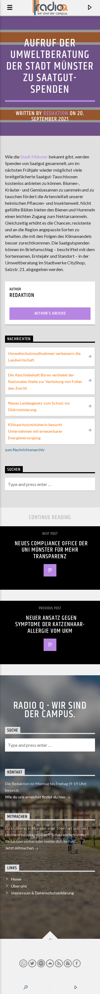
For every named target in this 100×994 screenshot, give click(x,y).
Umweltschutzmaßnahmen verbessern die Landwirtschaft (44, 356)
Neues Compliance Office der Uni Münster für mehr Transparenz (51, 550)
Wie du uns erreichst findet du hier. (36, 796)
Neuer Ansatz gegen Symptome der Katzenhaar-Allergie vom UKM (50, 624)
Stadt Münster (34, 156)
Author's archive (50, 313)
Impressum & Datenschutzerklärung (42, 893)
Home (16, 879)
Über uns (19, 886)
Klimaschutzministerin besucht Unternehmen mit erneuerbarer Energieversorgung (35, 431)
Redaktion (55, 113)
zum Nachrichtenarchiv (24, 449)
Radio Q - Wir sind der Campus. (50, 710)
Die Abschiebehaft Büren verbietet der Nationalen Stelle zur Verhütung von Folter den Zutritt (45, 381)
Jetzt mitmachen (20, 848)
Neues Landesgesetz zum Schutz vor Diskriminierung (39, 406)
